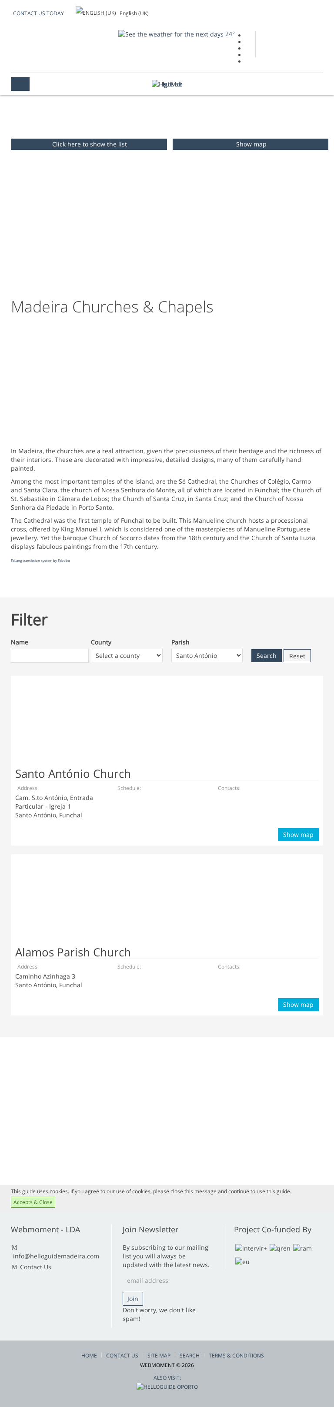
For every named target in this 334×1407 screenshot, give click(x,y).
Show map (251, 144)
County (101, 642)
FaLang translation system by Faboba (40, 560)
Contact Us (35, 1267)
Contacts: (229, 788)
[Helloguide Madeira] (167, 84)
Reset (297, 656)
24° (229, 34)
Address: (28, 788)
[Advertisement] (78, 386)
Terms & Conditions (236, 1355)
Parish (180, 642)
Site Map (158, 1355)
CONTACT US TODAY (38, 13)
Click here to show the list (89, 144)
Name (19, 642)
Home (89, 1355)
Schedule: (129, 788)
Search (190, 1355)
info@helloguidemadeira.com (56, 1256)
